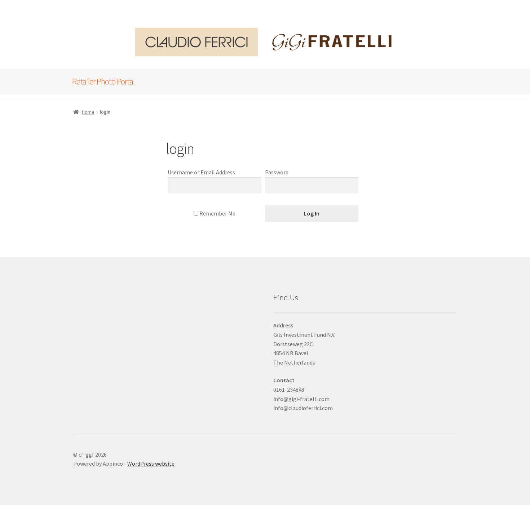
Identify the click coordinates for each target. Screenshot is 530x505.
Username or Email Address (201, 172)
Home (88, 112)
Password (276, 172)
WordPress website (151, 463)
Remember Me (216, 213)
